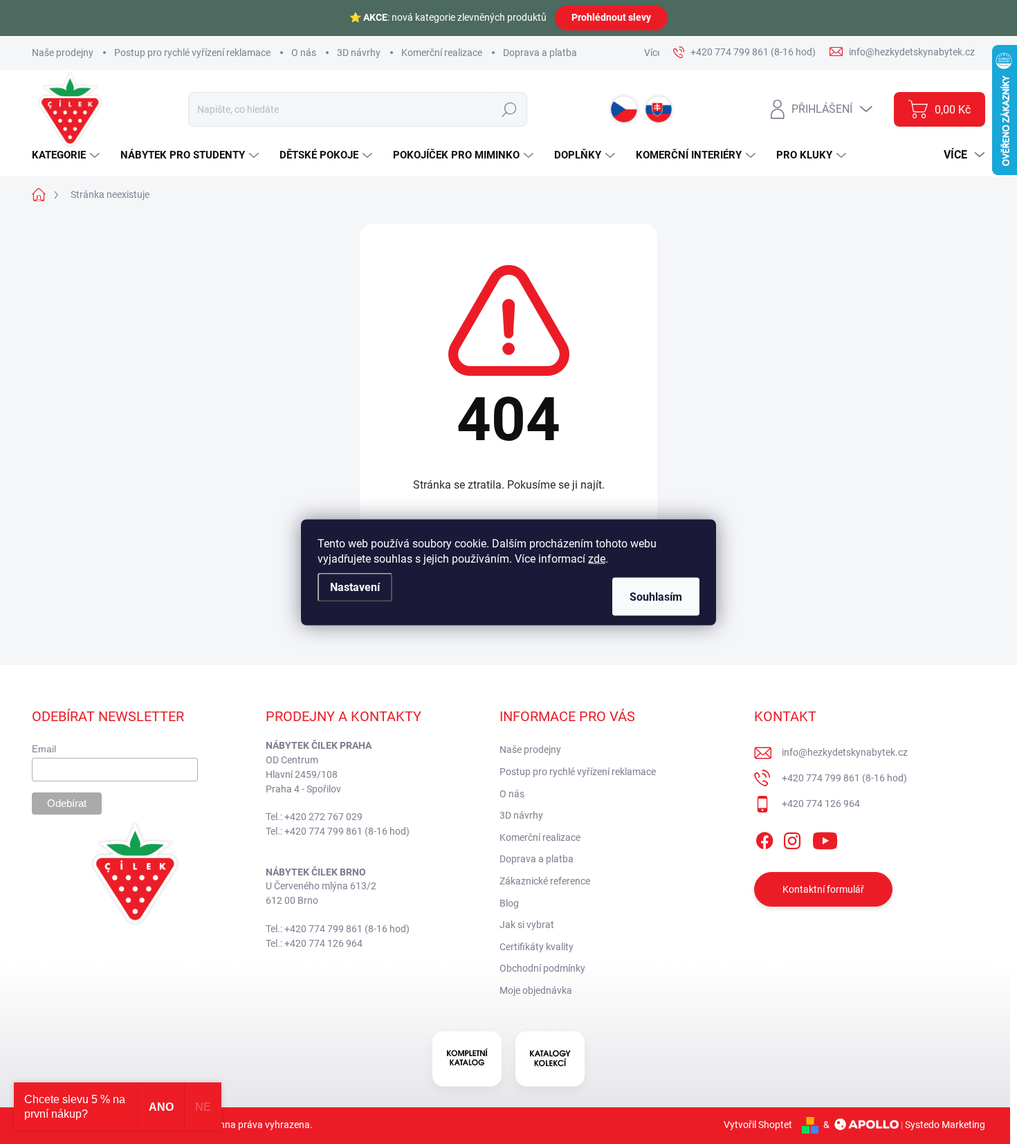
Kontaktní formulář (823, 889)
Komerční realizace (441, 52)
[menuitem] (67, 155)
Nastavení (355, 586)
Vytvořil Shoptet (758, 1124)
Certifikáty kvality (537, 946)
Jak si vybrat (527, 924)
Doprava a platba (540, 52)
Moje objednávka (536, 990)
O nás (303, 52)
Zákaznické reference (545, 881)
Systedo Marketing (945, 1124)
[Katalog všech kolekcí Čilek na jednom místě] (467, 1059)
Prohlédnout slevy (611, 17)
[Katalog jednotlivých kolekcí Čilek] (550, 1059)
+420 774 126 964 (821, 803)
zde (596, 558)
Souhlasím (656, 596)
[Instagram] (792, 838)
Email (44, 748)
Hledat (509, 109)
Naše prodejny (62, 52)
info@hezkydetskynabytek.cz (845, 752)
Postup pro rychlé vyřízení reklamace (192, 52)
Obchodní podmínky (542, 968)
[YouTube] (825, 838)
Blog (509, 903)
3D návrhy (359, 52)
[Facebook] (764, 838)
